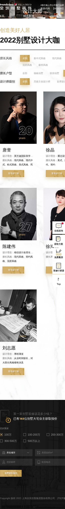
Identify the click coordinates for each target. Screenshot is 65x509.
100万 (8, 434)
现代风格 (57, 58)
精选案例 (28, 16)
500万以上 (34, 441)
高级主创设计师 (42, 81)
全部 (24, 58)
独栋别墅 (38, 73)
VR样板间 (56, 16)
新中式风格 (40, 58)
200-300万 (57, 434)
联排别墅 (54, 73)
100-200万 (34, 434)
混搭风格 (27, 65)
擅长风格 (6, 58)
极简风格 (43, 65)
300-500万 (10, 441)
